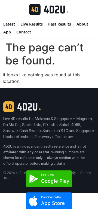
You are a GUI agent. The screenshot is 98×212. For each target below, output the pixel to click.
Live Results (31, 24)
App (7, 32)
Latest (9, 24)
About (82, 24)
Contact (23, 32)
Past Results (59, 24)
